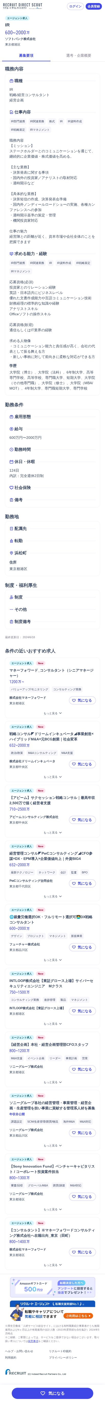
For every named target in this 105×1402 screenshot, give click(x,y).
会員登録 (94, 6)
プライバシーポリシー (63, 1357)
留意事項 (33, 1341)
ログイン (75, 6)
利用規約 (10, 1357)
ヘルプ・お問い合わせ (19, 1351)
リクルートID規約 (60, 1351)
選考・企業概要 (78, 55)
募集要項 (26, 55)
